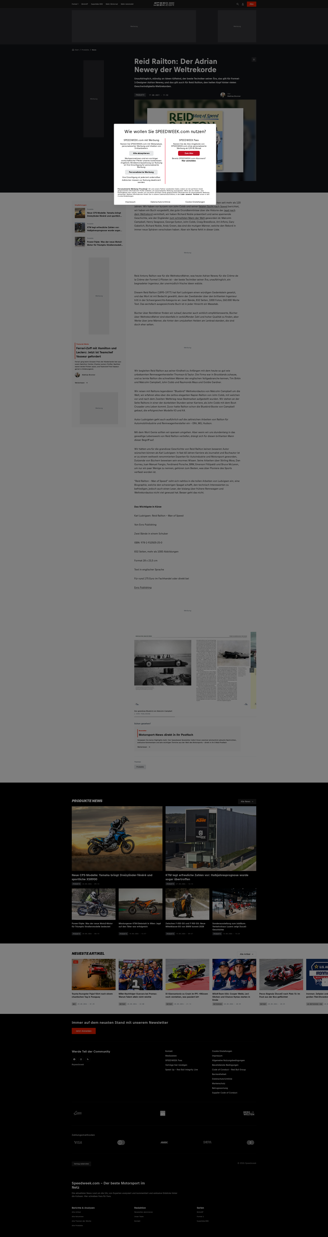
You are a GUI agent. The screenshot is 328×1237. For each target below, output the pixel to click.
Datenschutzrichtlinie (160, 202)
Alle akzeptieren (141, 153)
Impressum (130, 202)
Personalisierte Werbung (141, 172)
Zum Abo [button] (189, 153)
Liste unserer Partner (190, 194)
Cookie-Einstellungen (195, 202)
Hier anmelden (189, 161)
